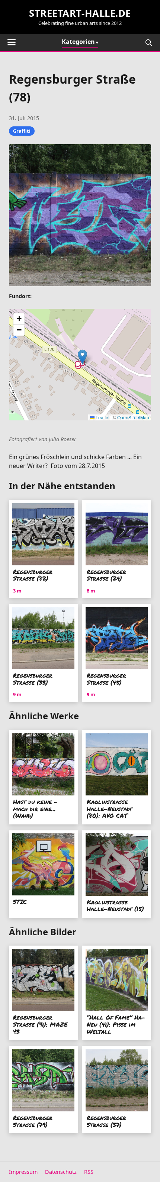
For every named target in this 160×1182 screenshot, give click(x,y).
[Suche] (148, 42)
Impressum (23, 1171)
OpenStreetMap (133, 417)
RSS (88, 1171)
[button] (82, 357)
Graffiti (22, 130)
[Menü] (11, 42)
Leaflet (102, 417)
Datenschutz (61, 1171)
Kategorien (78, 42)
